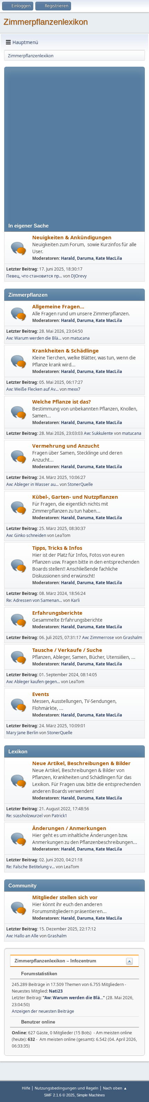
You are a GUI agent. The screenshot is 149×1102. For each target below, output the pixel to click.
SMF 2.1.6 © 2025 (59, 1095)
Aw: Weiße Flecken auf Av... (32, 389)
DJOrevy (79, 276)
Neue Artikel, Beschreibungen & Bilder (81, 763)
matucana (80, 338)
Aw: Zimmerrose (98, 637)
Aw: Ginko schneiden (26, 535)
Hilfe (26, 1088)
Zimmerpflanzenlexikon (45, 21)
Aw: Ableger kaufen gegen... (33, 682)
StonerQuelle (80, 484)
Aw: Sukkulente (98, 433)
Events (40, 693)
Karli (75, 600)
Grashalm (132, 637)
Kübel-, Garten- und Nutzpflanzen (75, 496)
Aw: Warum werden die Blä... (33, 338)
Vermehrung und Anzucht (65, 445)
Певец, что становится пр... (34, 276)
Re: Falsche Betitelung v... (30, 867)
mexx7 (74, 389)
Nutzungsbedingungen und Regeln (66, 1088)
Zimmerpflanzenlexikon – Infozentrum (55, 960)
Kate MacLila (109, 258)
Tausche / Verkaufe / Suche (67, 649)
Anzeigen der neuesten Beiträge (43, 1011)
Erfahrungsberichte (57, 612)
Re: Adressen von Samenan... (34, 600)
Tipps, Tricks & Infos (57, 547)
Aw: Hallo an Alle (22, 936)
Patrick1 (59, 816)
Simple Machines (91, 1095)
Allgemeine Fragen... (58, 306)
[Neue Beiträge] (18, 248)
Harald (68, 258)
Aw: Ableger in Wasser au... (32, 484)
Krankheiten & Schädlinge (65, 350)
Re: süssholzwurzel (24, 816)
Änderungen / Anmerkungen (69, 828)
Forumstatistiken (38, 973)
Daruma (85, 258)
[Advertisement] (74, 141)
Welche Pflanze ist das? (61, 401)
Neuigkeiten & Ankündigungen (72, 237)
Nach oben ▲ (115, 1088)
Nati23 (56, 991)
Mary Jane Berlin (22, 733)
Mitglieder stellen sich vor (65, 897)
